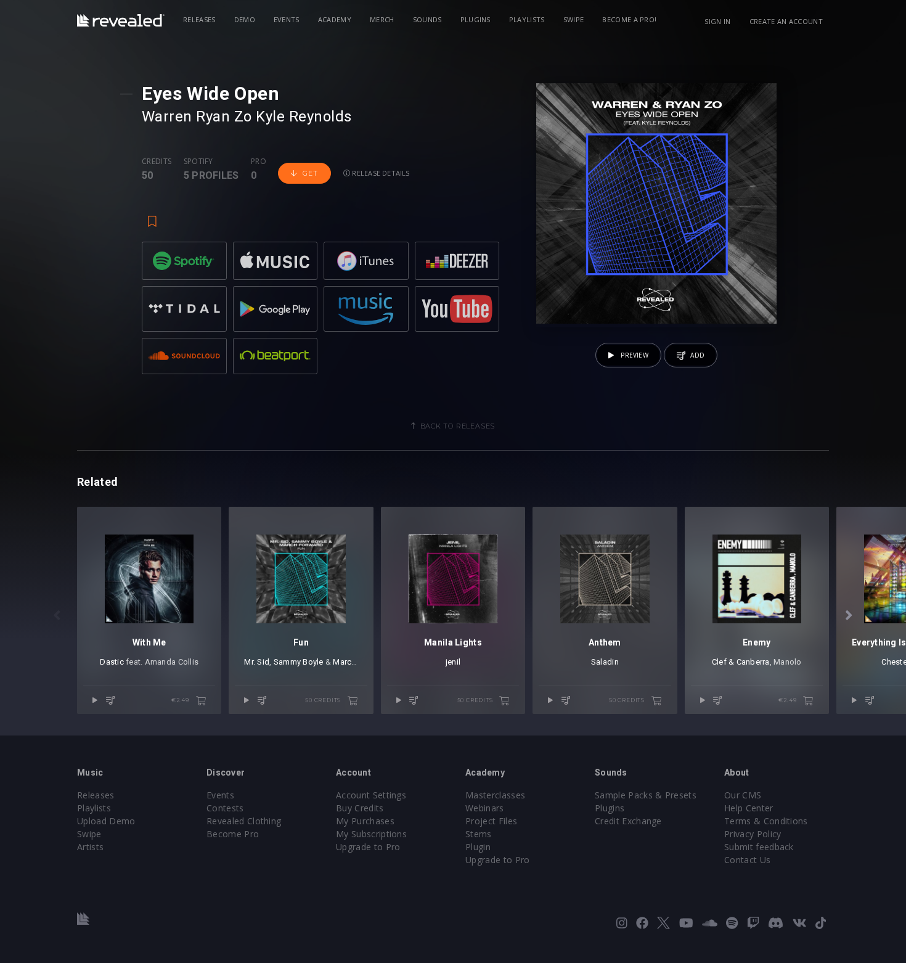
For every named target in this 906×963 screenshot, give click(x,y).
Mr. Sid (256, 661)
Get (310, 173)
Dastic (112, 661)
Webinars (484, 808)
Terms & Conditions (766, 821)
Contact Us (747, 860)
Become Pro (232, 834)
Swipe (573, 19)
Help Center (748, 808)
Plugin (478, 847)
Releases (199, 19)
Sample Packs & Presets (645, 795)
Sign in (717, 21)
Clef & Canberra (741, 661)
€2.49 (181, 700)
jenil (453, 661)
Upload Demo (106, 821)
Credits (156, 161)
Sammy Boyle (299, 661)
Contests (225, 808)
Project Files (491, 821)
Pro (258, 161)
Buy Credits (360, 808)
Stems (478, 834)
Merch (382, 19)
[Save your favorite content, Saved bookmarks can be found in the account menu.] (152, 215)
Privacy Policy (752, 834)
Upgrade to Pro (368, 847)
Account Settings (371, 795)
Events (287, 19)
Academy (334, 19)
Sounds (427, 19)
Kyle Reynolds (303, 116)
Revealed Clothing (243, 821)
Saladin (605, 661)
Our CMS (742, 795)
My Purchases (365, 821)
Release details (380, 173)
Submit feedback (759, 847)
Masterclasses (495, 795)
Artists (90, 847)
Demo (244, 19)
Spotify (198, 161)
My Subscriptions (371, 834)
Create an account (786, 21)
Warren (167, 116)
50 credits (324, 700)
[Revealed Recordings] (121, 20)
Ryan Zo (223, 116)
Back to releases (458, 426)
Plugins (475, 19)
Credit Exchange (628, 821)
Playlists (527, 19)
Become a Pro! (629, 19)
